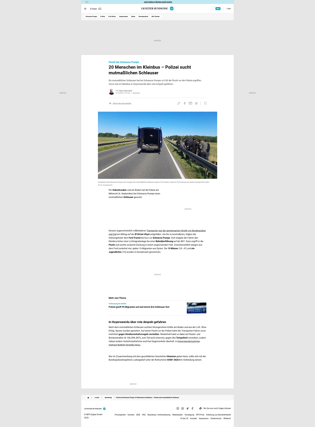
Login (229, 8)
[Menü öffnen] (85, 8)
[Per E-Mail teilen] (190, 103)
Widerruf (227, 418)
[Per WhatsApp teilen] (196, 103)
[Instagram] (178, 408)
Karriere (131, 415)
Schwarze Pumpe (91, 16)
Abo (218, 9)
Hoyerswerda (123, 16)
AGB (138, 415)
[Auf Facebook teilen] (184, 103)
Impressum (204, 418)
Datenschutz (216, 418)
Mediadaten (177, 415)
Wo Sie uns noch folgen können (217, 408)
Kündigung (189, 415)
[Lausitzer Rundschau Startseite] (157, 8)
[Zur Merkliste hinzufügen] (204, 103)
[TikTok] (188, 408)
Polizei (102, 16)
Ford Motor (112, 16)
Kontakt (193, 418)
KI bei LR (184, 418)
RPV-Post (200, 415)
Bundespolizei (143, 16)
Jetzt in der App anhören (122, 103)
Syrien (133, 16)
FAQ (144, 415)
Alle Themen (155, 16)
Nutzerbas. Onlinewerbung (159, 415)
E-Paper (93, 9)
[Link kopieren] (178, 103)
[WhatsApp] (183, 408)
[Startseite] (88, 397)
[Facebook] (193, 408)
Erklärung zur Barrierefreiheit (218, 415)
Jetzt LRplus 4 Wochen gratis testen (158, 2)
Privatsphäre (120, 415)
